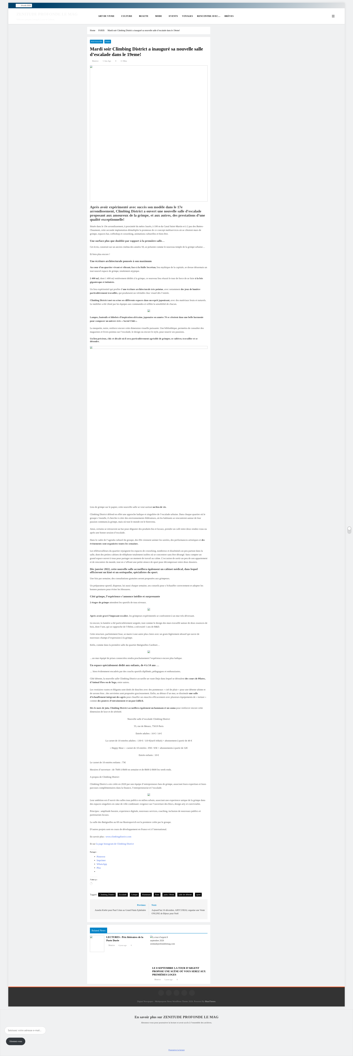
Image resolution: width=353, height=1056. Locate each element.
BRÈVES (229, 16)
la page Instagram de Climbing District (115, 844)
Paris (157, 894)
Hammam (146, 894)
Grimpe (134, 894)
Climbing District (106, 894)
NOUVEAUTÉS (96, 42)
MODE (158, 16)
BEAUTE (143, 16)
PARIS (107, 42)
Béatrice (95, 61)
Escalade (123, 894)
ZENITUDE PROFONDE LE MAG (47, 14)
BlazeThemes (210, 1001)
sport (198, 894)
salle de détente (185, 894)
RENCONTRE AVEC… (208, 16)
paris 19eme (169, 894)
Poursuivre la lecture (177, 1050)
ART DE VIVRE (106, 16)
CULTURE (126, 16)
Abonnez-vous (15, 1041)
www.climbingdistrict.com (118, 836)
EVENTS (173, 16)
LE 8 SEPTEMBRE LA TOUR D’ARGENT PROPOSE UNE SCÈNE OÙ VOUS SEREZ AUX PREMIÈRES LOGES (179, 971)
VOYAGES (187, 16)
